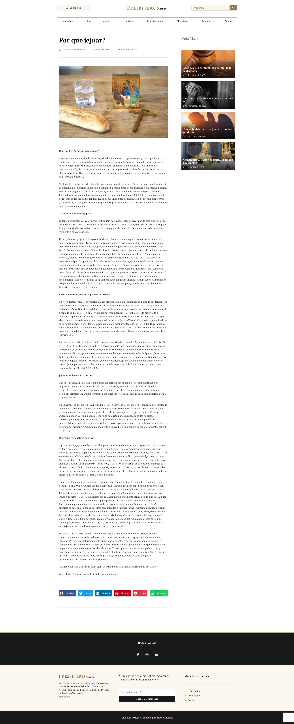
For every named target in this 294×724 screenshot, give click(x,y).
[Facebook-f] (137, 654)
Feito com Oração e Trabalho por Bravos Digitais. (147, 717)
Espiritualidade (155, 21)
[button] (67, 593)
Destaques (79, 49)
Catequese (67, 49)
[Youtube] (156, 654)
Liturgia (106, 21)
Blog (89, 21)
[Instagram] (147, 654)
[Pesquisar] (233, 7)
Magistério (182, 21)
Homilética (67, 21)
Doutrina (128, 21)
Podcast (228, 21)
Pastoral (206, 21)
